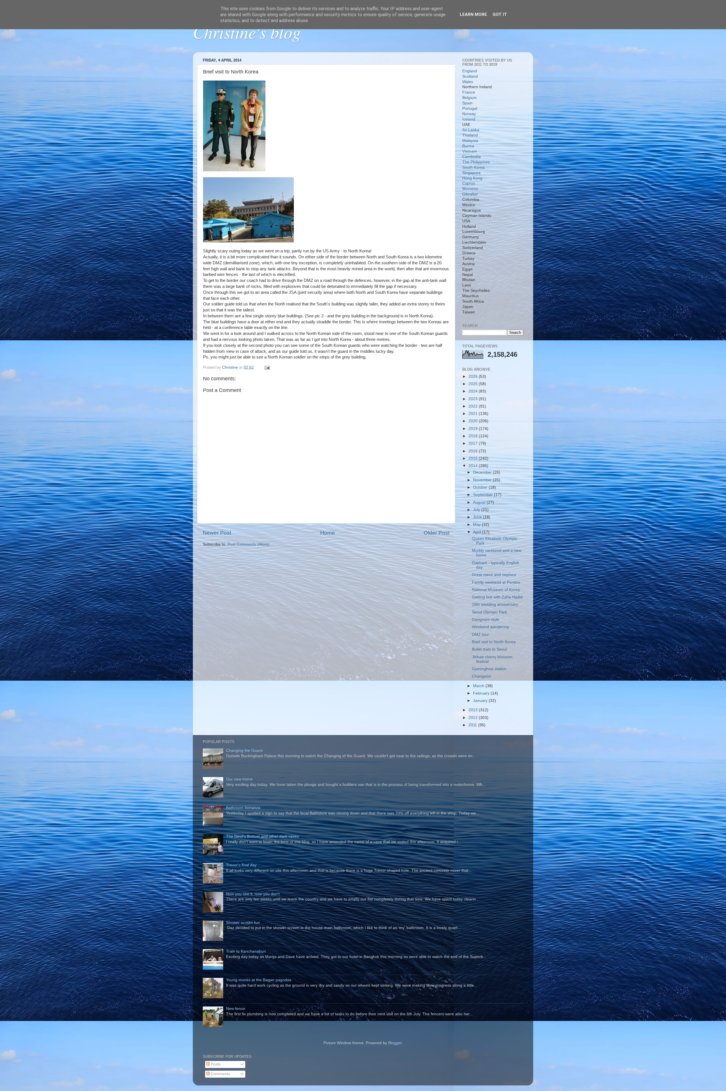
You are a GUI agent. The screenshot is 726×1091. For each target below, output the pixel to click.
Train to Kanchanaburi (246, 951)
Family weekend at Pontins (496, 582)
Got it (500, 14)
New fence (235, 1008)
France (468, 92)
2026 (473, 376)
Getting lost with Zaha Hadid (497, 597)
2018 (473, 436)
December (483, 472)
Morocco (470, 189)
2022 (473, 406)
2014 (473, 466)
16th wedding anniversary (495, 604)
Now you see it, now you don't (253, 894)
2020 (473, 421)
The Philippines (476, 162)
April (477, 532)
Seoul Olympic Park (489, 612)
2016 (473, 451)
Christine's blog (247, 31)
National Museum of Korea (496, 590)
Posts (215, 1064)
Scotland (470, 76)
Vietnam (469, 151)
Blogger (395, 1043)
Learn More (473, 14)
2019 (473, 429)
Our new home (239, 779)
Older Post (436, 533)
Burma (468, 146)
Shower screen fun (243, 923)
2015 (473, 458)
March (479, 686)
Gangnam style (485, 619)
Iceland (468, 119)
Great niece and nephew (494, 575)
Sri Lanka (470, 130)
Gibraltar (470, 194)
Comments (220, 1074)
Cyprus (468, 183)
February (482, 693)
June (478, 517)
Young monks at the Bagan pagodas (258, 980)
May (477, 524)
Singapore (471, 173)
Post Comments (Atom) (248, 544)
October (481, 487)
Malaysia (470, 140)
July (477, 510)
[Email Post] (267, 367)
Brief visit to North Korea (494, 642)
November (483, 480)
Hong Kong (472, 178)
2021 (473, 414)
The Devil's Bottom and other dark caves (262, 836)
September (483, 495)
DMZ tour (480, 634)
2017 (473, 443)
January (481, 701)
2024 (473, 391)
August (480, 502)
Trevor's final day (241, 865)
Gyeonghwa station (489, 669)
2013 (473, 710)
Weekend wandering (490, 627)
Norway (469, 114)
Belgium (469, 98)
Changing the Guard (244, 750)
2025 (473, 384)
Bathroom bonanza (243, 808)
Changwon (481, 676)
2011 (473, 725)
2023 (473, 399)
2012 (473, 718)
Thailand (470, 135)
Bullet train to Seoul (489, 649)
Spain (467, 103)
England (469, 71)
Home (327, 533)
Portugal (469, 108)
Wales (467, 82)
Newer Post (217, 533)
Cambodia (471, 157)
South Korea (473, 167)
